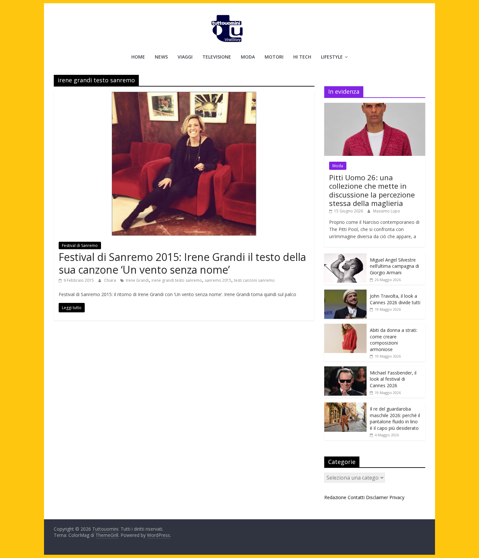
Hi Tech (302, 57)
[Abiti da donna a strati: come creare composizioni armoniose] (345, 327)
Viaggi (185, 57)
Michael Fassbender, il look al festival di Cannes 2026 (393, 379)
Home (138, 57)
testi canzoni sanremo (254, 280)
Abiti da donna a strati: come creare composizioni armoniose (393, 339)
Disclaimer (377, 497)
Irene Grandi (137, 280)
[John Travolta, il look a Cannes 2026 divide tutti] (345, 293)
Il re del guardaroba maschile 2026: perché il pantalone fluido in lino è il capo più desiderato (395, 418)
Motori (274, 57)
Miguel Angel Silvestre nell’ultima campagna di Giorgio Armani (394, 266)
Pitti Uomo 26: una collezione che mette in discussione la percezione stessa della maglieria (372, 190)
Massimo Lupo (386, 211)
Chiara (110, 280)
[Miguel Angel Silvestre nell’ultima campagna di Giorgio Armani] (345, 257)
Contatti (356, 497)
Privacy (396, 497)
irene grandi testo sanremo (177, 280)
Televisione (216, 57)
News (161, 57)
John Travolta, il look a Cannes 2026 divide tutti (395, 299)
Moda (248, 57)
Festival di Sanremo (80, 245)
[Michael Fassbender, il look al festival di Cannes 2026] (345, 370)
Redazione (335, 497)
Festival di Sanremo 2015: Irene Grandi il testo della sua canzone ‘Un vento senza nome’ (182, 263)
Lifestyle (332, 57)
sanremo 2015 (218, 280)
